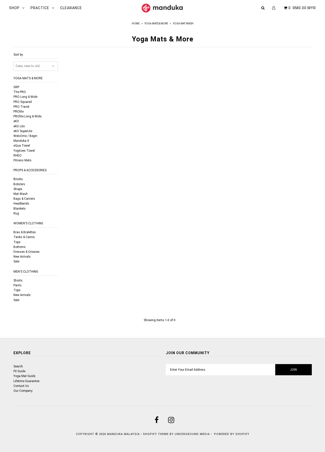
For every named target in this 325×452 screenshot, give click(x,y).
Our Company (22, 391)
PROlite (18, 111)
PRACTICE (39, 8)
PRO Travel (21, 106)
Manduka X (21, 141)
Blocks (18, 179)
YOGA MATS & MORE (28, 78)
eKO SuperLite (22, 131)
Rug (16, 213)
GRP (16, 87)
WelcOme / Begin (25, 136)
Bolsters (19, 184)
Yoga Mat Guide (24, 376)
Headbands (21, 203)
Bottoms (19, 247)
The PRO (19, 92)
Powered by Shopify (231, 434)
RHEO (17, 155)
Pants (17, 285)
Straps (17, 189)
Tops (17, 242)
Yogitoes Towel (24, 150)
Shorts (18, 280)
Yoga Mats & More (156, 23)
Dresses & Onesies (26, 252)
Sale (16, 261)
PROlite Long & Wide (27, 116)
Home (136, 23)
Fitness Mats (22, 160)
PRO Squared (22, 102)
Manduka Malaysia (123, 434)
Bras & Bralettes (24, 232)
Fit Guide (19, 371)
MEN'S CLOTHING (25, 271)
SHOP (14, 8)
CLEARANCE (71, 8)
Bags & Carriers (24, 198)
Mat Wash (20, 194)
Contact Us (21, 386)
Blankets (19, 208)
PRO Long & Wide (25, 97)
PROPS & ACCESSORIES (29, 170)
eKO (16, 121)
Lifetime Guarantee (26, 381)
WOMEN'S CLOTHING (28, 223)
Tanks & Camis (24, 237)
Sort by (18, 54)
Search (18, 366)
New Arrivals (22, 256)
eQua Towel (21, 145)
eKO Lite (19, 126)
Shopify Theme (156, 434)
